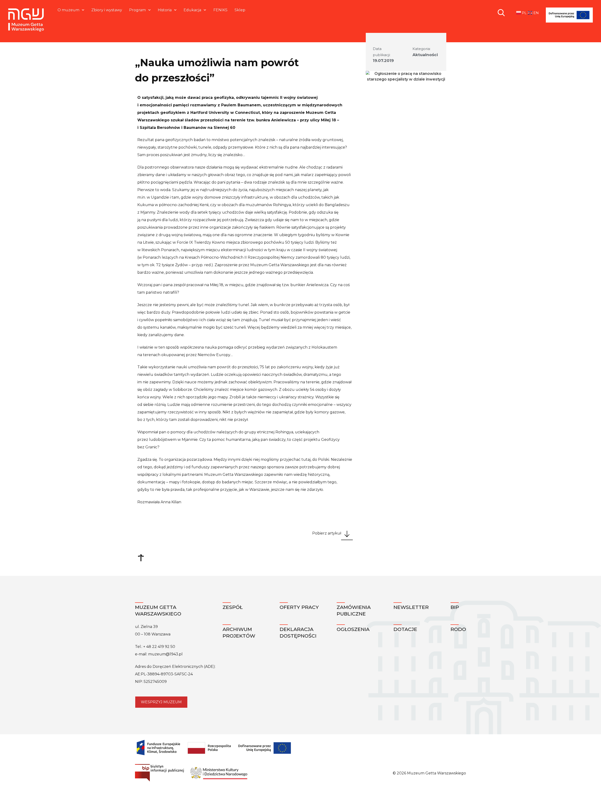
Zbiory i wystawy (106, 10)
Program (137, 10)
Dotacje (405, 629)
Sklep (240, 10)
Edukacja (192, 10)
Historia (165, 10)
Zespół (233, 607)
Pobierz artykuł (326, 533)
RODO (458, 629)
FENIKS (220, 10)
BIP (455, 607)
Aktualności (425, 54)
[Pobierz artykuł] (347, 535)
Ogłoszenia (353, 629)
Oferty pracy (299, 607)
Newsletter (411, 607)
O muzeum (68, 10)
